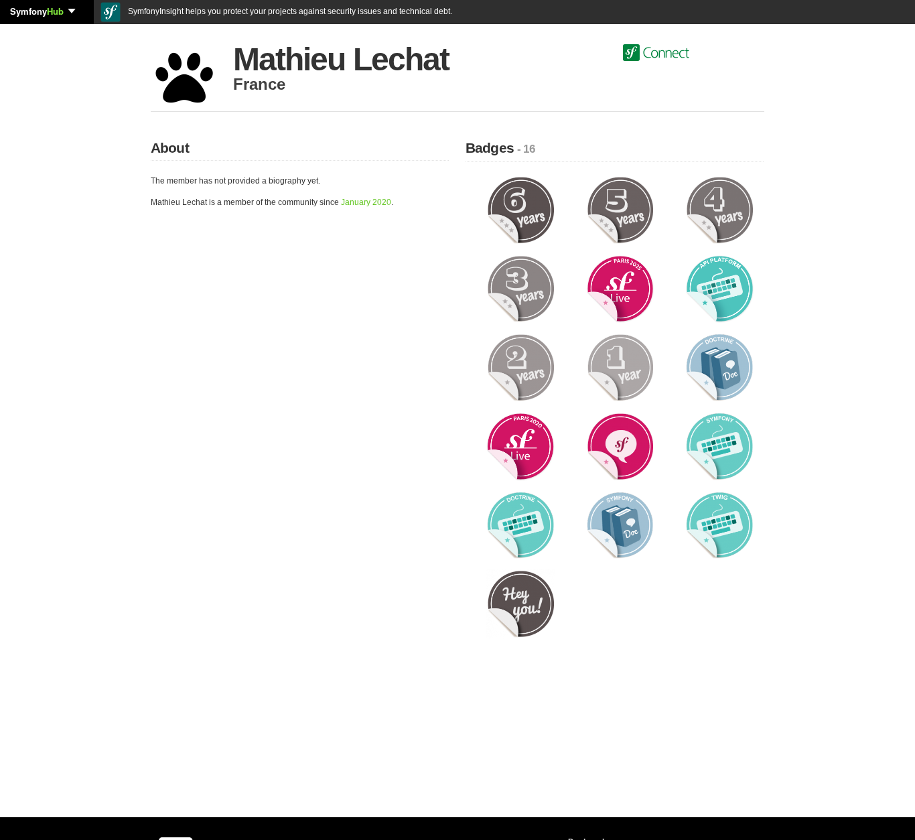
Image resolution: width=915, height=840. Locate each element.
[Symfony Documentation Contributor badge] (620, 524)
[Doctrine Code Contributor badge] (520, 524)
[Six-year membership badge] (520, 209)
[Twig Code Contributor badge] (719, 524)
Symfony (37, 11)
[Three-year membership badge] (520, 288)
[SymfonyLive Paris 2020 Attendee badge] (520, 446)
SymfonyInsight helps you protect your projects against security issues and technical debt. (289, 11)
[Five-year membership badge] (620, 209)
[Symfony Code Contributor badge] (719, 446)
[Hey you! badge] (520, 603)
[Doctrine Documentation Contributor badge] (719, 367)
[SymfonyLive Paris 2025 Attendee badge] (620, 288)
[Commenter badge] (620, 446)
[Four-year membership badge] (719, 209)
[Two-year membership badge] (520, 367)
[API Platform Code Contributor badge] (719, 288)
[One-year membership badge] (620, 367)
